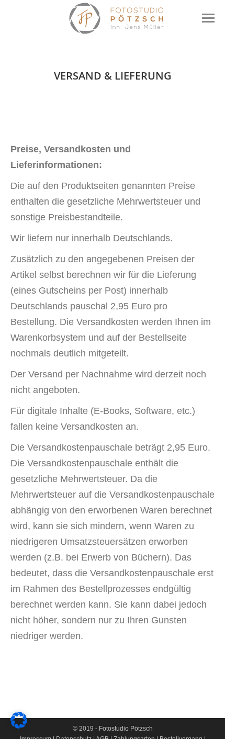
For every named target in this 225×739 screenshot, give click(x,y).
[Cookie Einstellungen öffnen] (18, 725)
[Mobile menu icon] (208, 18)
